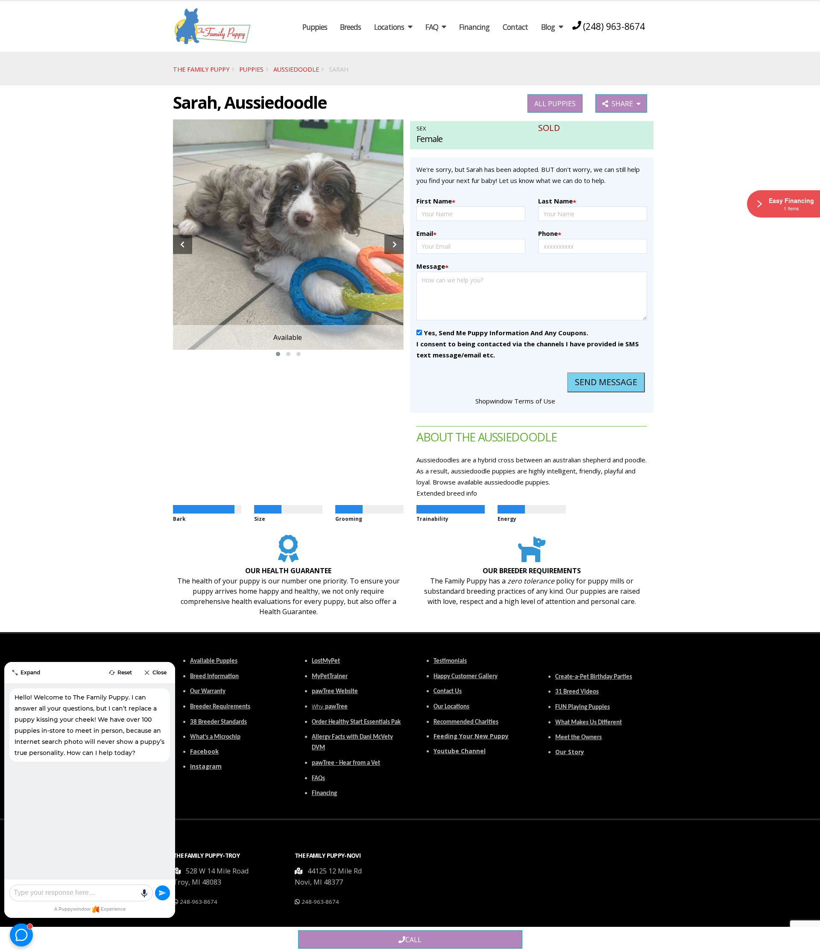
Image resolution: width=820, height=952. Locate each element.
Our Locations (451, 707)
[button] (278, 354)
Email (426, 234)
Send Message (606, 382)
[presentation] (182, 244)
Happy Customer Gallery (465, 676)
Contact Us (447, 691)
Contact (515, 27)
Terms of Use (534, 401)
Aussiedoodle (296, 69)
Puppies (314, 27)
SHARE (624, 103)
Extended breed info (446, 493)
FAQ (431, 27)
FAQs (318, 778)
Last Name (557, 201)
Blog (548, 27)
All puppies (555, 103)
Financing (474, 27)
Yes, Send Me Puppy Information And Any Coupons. (506, 332)
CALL (413, 939)
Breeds (350, 27)
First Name (435, 201)
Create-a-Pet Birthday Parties (593, 677)
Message (432, 267)
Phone (549, 234)
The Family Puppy (201, 69)
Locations (389, 27)
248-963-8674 (198, 902)
